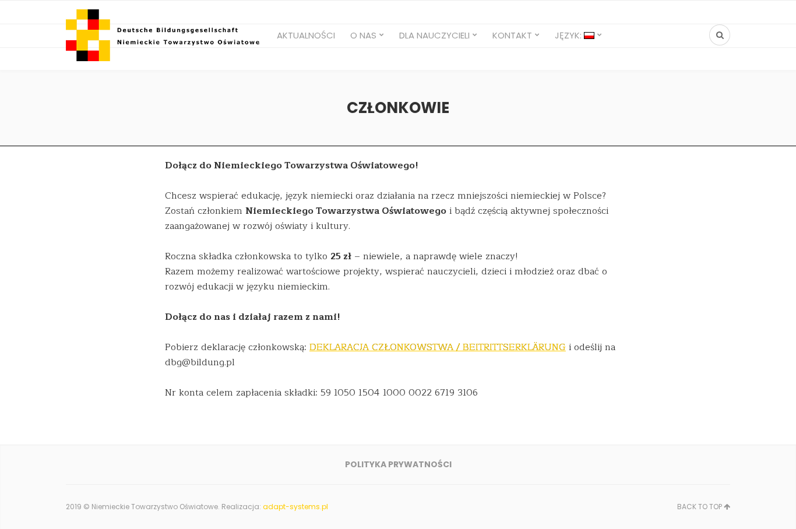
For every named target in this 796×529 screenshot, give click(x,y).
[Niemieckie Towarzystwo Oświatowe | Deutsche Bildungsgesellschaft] (164, 35)
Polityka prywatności (398, 464)
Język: (569, 35)
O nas (363, 35)
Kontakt (512, 35)
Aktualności (306, 35)
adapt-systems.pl (295, 507)
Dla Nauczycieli (434, 35)
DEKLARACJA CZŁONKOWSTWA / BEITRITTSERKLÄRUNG (437, 347)
